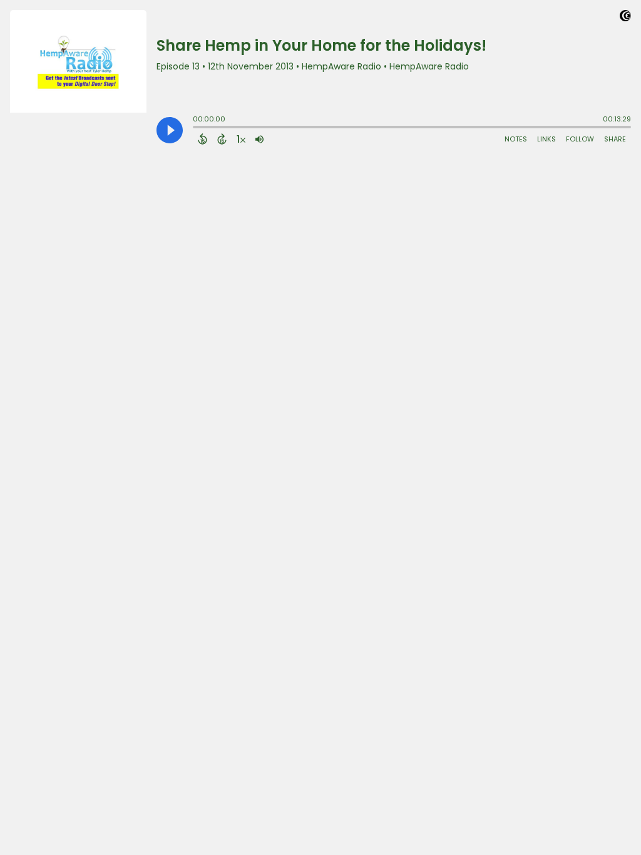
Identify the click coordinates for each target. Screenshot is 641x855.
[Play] (169, 130)
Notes (516, 139)
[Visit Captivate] (625, 18)
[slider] (195, 128)
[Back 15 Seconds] (202, 138)
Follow (580, 139)
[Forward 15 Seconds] (222, 138)
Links (546, 139)
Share (615, 139)
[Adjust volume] (259, 138)
